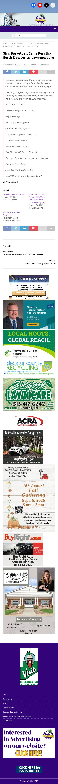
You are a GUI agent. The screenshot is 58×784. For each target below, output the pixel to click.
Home (5, 695)
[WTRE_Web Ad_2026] (29, 358)
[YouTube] (39, 5)
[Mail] (52, 5)
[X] (46, 5)
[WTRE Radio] (29, 25)
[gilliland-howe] (29, 633)
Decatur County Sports (12, 712)
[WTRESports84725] (23, 564)
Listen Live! (7, 720)
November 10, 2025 (13, 65)
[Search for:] (29, 35)
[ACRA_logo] (29, 424)
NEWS (5, 703)
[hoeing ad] (29, 298)
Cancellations (8, 708)
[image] (29, 530)
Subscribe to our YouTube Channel (17, 716)
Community (7, 699)
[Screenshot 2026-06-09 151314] (29, 373)
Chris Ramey (30, 65)
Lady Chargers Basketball (14, 194)
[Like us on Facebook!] (33, 5)
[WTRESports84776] (23, 462)
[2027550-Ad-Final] (29, 328)
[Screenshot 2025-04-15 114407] (29, 409)
